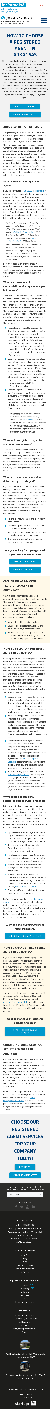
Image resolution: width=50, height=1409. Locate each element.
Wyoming (25, 1288)
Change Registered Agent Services (25, 1031)
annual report (27, 419)
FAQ (25, 1261)
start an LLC (26, 190)
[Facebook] (16, 1207)
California (25, 1295)
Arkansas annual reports (25, 886)
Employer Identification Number (21, 240)
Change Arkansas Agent (25, 114)
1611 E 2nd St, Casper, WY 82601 (32, 1377)
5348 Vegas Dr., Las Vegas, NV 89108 (31, 1356)
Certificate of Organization (23, 232)
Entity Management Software (23, 760)
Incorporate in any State (25, 1302)
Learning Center (25, 1255)
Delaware (25, 1291)
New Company (25, 1167)
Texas (25, 1298)
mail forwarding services (18, 774)
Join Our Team (25, 1272)
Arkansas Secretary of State (15, 1002)
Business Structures (25, 1265)
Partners (25, 1332)
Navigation (44, 20)
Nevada (25, 1285)
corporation (39, 190)
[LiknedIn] (33, 1207)
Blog (25, 1258)
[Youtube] (27, 1207)
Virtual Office (25, 1325)
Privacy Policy (26, 1397)
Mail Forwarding (25, 1322)
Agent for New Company (25, 561)
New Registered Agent (25, 106)
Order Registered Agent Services (25, 935)
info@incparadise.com (25, 1241)
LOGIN (40, 5)
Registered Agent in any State (25, 1318)
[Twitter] (21, 1207)
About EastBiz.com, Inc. (25, 1268)
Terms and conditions (26, 1394)
